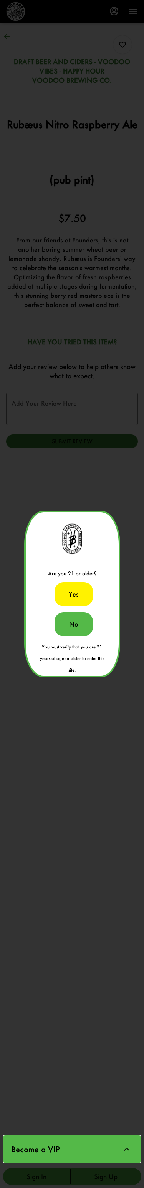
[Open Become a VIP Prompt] (127, 1149)
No (73, 624)
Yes (74, 594)
